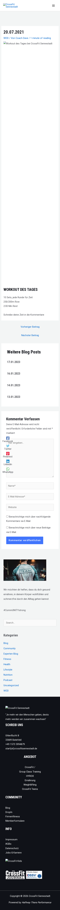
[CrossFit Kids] (13, 860)
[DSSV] (34, 874)
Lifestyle (8, 669)
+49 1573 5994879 (15, 744)
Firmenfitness (12, 816)
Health (7, 664)
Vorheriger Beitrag (30, 326)
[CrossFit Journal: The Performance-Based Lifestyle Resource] (15, 874)
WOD (6, 38)
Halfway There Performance (36, 902)
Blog (6, 643)
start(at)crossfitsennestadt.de (21, 748)
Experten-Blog (11, 653)
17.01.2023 (13, 362)
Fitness (7, 659)
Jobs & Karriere (13, 852)
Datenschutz (12, 848)
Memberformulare (14, 820)
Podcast (8, 680)
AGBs (8, 843)
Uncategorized (11, 685)
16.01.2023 (13, 373)
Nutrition (8, 674)
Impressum (11, 839)
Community (10, 648)
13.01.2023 (13, 396)
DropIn (8, 812)
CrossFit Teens (30, 789)
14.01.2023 (13, 385)
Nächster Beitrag (30, 335)
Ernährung (30, 780)
